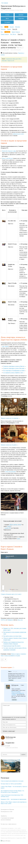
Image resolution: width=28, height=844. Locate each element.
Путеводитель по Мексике (7, 809)
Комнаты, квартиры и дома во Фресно (13, 366)
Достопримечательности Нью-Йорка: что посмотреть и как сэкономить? (12, 791)
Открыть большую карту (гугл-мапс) (11, 594)
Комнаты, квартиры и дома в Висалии (13, 368)
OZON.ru (3, 620)
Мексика (17, 27)
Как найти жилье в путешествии (12, 636)
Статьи (7, 15)
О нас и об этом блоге (11, 747)
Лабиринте (10, 620)
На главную (4, 3)
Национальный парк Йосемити (11, 646)
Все (2, 27)
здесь (18, 538)
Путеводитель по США (8, 770)
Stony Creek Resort (7, 158)
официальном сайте (18, 134)
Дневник (21, 15)
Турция (9, 29)
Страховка (21, 18)
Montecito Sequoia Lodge (9, 151)
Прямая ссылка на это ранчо (9, 445)
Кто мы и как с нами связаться (8, 824)
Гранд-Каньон (5, 34)
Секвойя (7, 32)
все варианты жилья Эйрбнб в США (13, 372)
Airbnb (9, 526)
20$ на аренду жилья (15, 524)
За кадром (7, 22)
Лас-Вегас (13, 34)
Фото (7, 18)
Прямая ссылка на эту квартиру (10, 418)
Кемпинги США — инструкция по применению (13, 799)
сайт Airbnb (5, 346)
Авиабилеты (4, 816)
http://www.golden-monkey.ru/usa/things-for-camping (18, 693)
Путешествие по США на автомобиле (11, 784)
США (6, 27)
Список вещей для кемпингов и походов (12, 781)
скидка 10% (8, 528)
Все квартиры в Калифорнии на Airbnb (14, 370)
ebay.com (20, 620)
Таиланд (3, 29)
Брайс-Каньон (16, 32)
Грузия (12, 27)
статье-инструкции (10, 471)
